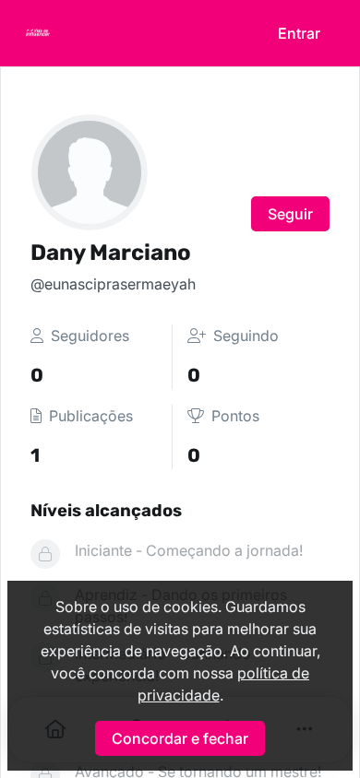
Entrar (299, 33)
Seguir (290, 214)
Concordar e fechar (180, 738)
